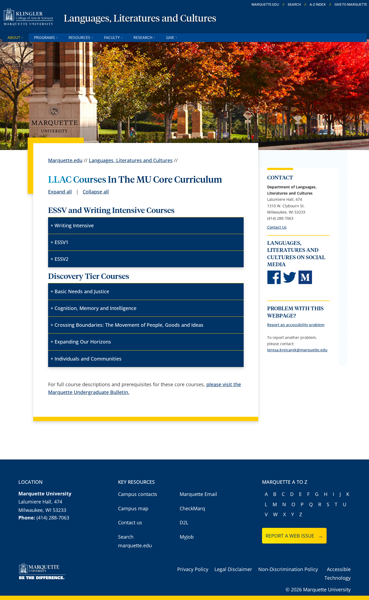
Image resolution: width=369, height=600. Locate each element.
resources (79, 37)
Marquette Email (198, 494)
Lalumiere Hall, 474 (40, 501)
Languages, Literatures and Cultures (140, 19)
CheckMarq (192, 508)
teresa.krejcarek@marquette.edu (297, 349)
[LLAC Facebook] (274, 282)
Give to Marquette (350, 4)
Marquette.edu (65, 160)
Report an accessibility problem (295, 324)
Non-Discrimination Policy (288, 569)
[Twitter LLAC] (289, 282)
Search (294, 4)
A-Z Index (318, 4)
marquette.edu (265, 4)
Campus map (133, 508)
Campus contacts (137, 494)
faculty (112, 37)
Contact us (130, 522)
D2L (184, 522)
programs (44, 37)
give (170, 37)
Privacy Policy (192, 569)
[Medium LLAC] (305, 282)
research (142, 37)
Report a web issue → (294, 535)
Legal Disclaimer (233, 569)
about (14, 37)
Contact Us (277, 227)
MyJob (187, 537)
